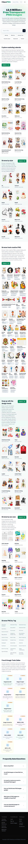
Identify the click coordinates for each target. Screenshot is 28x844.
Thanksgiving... (14, 293)
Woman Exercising (6, 508)
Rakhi (10, 307)
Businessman (11, 377)
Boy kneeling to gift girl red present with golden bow (17, 276)
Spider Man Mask (24, 363)
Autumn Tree (20, 35)
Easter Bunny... (3, 278)
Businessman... (11, 376)
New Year (4, 611)
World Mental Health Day (21, 634)
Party (16, 560)
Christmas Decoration (21, 653)
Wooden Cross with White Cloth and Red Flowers (5, 375)
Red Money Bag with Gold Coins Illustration (22, 374)
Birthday (17, 543)
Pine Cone (21, 630)
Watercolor (17, 219)
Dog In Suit (4, 295)
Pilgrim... (16, 376)
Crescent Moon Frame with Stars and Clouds (10, 362)
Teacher (22, 38)
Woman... (16, 336)
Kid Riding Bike (10, 336)
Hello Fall (21, 642)
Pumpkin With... (12, 321)
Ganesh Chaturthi (22, 645)
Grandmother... (22, 295)
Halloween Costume (4, 625)
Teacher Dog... (23, 278)
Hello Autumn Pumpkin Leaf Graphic (22, 333)
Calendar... (19, 350)
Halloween (17, 116)
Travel (16, 611)
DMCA (20, 821)
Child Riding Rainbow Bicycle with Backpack (10, 334)
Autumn (3, 594)
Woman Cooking (18, 490)
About (20, 819)
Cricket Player (18, 473)
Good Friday (4, 376)
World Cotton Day (19, 150)
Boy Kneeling (17, 279)
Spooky (6, 35)
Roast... (18, 307)
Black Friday (12, 637)
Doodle (3, 236)
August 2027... (20, 349)
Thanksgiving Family (13, 649)
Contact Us (21, 826)
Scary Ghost (12, 627)
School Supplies (13, 645)
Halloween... (12, 349)
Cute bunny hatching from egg (4, 276)
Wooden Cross (4, 377)
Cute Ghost (4, 628)
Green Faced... (5, 350)
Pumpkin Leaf (22, 336)
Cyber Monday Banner (13, 653)
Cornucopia (12, 630)
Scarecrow (15, 38)
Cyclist (3, 473)
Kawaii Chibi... (23, 308)
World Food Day (5, 99)
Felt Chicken (13, 295)
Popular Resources (4, 823)
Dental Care (4, 456)
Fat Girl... (16, 335)
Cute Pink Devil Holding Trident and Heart (13, 389)
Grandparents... (23, 293)
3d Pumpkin (21, 640)
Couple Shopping (6, 490)
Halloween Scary (22, 624)
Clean (6, 2)
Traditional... (4, 307)
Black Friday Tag (22, 637)
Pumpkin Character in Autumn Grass (12, 320)
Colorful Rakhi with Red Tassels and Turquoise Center (8, 305)
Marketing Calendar (4, 830)
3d (2, 185)
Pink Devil (12, 391)
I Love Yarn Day (18, 82)
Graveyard (4, 642)
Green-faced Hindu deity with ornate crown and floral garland (5, 348)
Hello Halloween (4, 322)
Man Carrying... (19, 309)
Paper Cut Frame (10, 363)
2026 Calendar (5, 543)
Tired (16, 439)
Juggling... (12, 350)
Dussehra (4, 116)
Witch (17, 364)
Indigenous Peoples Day (12, 634)
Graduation (4, 577)
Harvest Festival (5, 631)
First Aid (17, 456)
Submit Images (13, 823)
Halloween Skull (22, 627)
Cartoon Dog (10, 277)
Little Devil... (13, 390)
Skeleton (13, 35)
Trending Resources (4, 820)
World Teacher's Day (19, 99)
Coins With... (19, 321)
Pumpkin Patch (5, 640)
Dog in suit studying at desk (5, 291)
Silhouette (17, 236)
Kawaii (16, 202)
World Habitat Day (6, 82)
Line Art (3, 219)
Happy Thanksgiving (21, 649)
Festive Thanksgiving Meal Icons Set (5, 388)
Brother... (16, 277)
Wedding (4, 560)
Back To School (18, 577)
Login (11, 819)
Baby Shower (18, 594)
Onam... (3, 349)
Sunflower (4, 645)
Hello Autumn (22, 335)
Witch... (17, 362)
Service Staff (3, 363)
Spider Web (12, 642)
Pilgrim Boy (16, 378)
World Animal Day (6, 133)
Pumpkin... (11, 323)
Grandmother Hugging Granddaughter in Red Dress (22, 292)
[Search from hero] (24, 30)
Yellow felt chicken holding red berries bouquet (14, 292)
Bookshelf (17, 508)
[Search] (21, 2)
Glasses (9, 279)
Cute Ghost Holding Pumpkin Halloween (4, 321)
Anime (3, 202)
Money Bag (22, 377)
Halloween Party (13, 624)
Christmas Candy (6, 439)
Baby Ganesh (4, 634)
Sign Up (12, 821)
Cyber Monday (5, 651)
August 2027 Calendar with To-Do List (21, 347)
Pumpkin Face (13, 640)
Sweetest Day (18, 133)
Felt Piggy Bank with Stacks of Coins (21, 320)
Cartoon (17, 185)
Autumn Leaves (7, 38)
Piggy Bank (19, 323)
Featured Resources (4, 826)
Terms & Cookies (21, 823)
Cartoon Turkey (5, 637)
